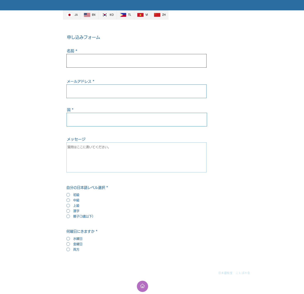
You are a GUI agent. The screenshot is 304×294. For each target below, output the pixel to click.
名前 (70, 51)
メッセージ (76, 139)
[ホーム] (142, 286)
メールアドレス (79, 81)
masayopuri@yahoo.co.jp (221, 278)
